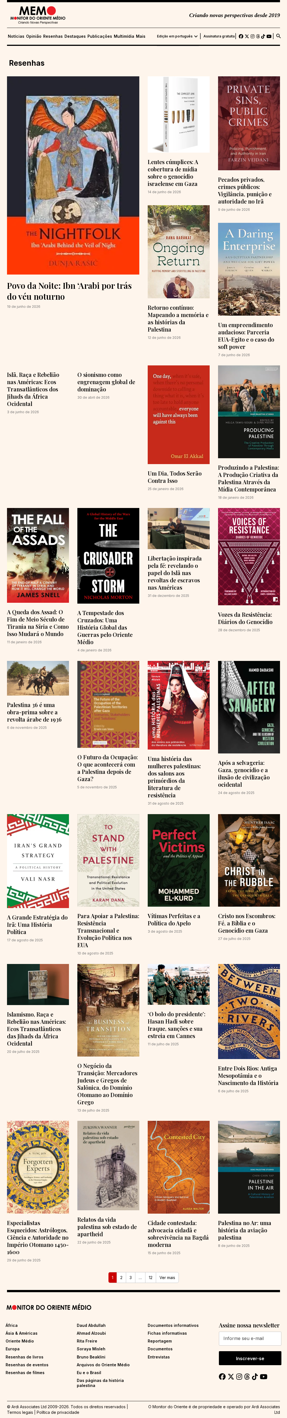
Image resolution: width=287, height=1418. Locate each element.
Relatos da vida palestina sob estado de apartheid (107, 1227)
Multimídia (124, 36)
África (12, 1325)
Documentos (160, 1348)
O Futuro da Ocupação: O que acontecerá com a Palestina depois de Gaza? (107, 768)
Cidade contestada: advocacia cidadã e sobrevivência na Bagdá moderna (178, 1233)
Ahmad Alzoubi (91, 1333)
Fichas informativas (167, 1333)
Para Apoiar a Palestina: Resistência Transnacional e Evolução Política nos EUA (108, 930)
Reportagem (160, 1341)
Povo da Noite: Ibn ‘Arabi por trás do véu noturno (69, 291)
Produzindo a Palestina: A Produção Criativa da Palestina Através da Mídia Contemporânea (248, 478)
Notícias (16, 36)
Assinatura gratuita (219, 36)
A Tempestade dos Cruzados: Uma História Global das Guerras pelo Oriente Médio (105, 627)
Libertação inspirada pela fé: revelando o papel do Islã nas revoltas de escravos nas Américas (175, 572)
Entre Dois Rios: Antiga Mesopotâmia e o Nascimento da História (248, 1075)
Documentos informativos (173, 1325)
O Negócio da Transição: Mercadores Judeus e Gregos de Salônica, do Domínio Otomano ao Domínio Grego (107, 1084)
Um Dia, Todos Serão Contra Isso (175, 476)
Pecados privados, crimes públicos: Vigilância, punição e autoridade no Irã (245, 190)
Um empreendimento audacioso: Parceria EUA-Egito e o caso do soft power (246, 335)
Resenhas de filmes (25, 1372)
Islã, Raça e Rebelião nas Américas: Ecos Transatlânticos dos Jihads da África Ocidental (33, 389)
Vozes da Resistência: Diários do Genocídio (245, 618)
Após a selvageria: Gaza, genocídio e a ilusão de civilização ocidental (244, 773)
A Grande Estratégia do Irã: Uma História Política (37, 924)
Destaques (75, 36)
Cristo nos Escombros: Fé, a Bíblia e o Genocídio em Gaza (247, 923)
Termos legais (20, 1412)
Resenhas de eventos (27, 1364)
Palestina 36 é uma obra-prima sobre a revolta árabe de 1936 (34, 712)
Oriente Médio (20, 1341)
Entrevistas (159, 1357)
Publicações (99, 36)
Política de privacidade (58, 1412)
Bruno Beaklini (91, 1357)
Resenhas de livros (24, 1357)
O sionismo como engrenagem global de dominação (106, 382)
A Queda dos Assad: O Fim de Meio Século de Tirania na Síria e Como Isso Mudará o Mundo (38, 622)
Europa (13, 1348)
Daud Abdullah (91, 1325)
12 (150, 1277)
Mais (140, 36)
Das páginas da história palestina (100, 1383)
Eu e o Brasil (89, 1372)
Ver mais (167, 1277)
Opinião (33, 36)
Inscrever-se (250, 1358)
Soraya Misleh (91, 1348)
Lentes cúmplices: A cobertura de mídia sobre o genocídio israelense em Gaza (173, 172)
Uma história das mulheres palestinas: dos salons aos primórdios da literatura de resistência (174, 777)
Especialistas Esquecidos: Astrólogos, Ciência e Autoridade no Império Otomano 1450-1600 (38, 1237)
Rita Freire (87, 1341)
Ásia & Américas (22, 1333)
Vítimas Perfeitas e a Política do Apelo (174, 919)
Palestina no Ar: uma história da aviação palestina (244, 1230)
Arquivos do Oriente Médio (103, 1364)
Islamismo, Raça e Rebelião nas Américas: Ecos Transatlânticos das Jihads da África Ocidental (36, 1028)
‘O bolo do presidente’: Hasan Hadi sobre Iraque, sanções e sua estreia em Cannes (176, 1024)
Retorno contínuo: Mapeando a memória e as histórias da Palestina (178, 318)
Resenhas (53, 36)
